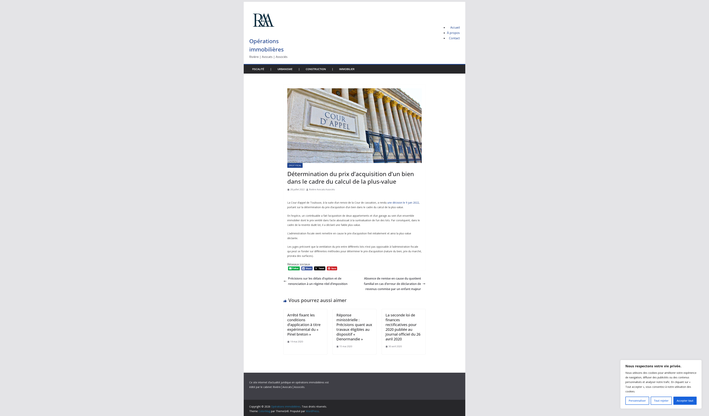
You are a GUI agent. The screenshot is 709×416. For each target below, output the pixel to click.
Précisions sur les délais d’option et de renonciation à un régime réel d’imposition (317, 281)
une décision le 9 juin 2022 (403, 202)
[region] (661, 384)
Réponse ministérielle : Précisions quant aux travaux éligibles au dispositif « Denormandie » (354, 327)
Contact (454, 38)
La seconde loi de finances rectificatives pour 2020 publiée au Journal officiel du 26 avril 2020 (403, 327)
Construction (316, 69)
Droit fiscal (295, 165)
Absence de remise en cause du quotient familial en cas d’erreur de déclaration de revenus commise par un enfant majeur (392, 283)
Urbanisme (285, 69)
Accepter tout (685, 400)
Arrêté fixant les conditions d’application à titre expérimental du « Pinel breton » (304, 325)
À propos (453, 33)
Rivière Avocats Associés (322, 189)
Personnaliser (637, 400)
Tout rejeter (661, 400)
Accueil (455, 27)
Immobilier (346, 69)
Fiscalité (258, 69)
